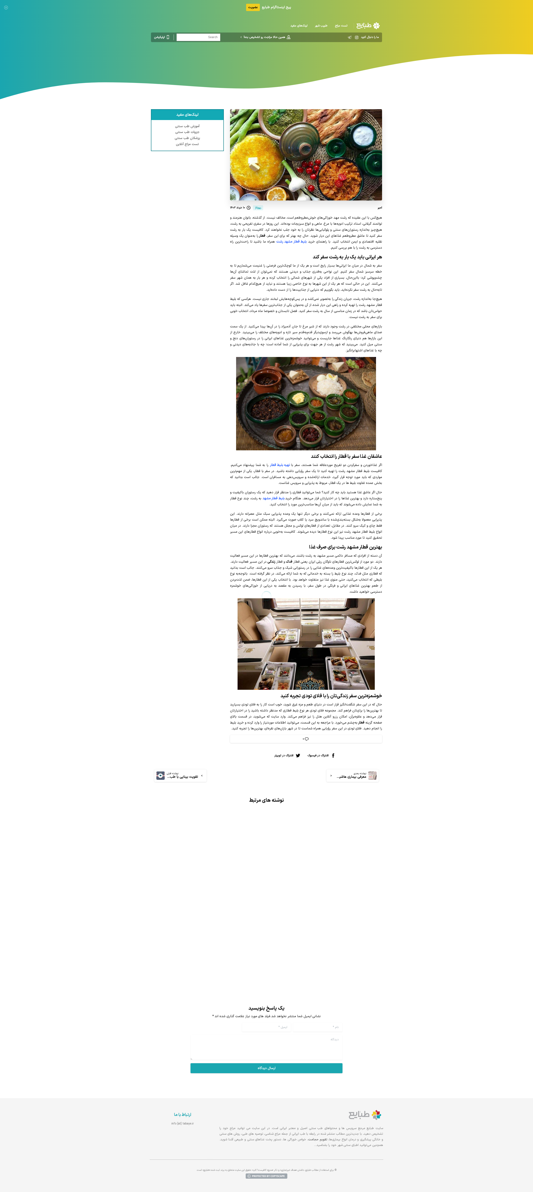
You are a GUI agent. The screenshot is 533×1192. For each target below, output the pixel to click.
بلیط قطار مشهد (274, 498)
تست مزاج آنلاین (187, 144)
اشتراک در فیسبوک (318, 755)
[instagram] (356, 37)
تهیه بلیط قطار (280, 465)
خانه (305, 59)
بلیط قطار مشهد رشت (291, 241)
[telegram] (349, 37)
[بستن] (6, 7)
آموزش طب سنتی (187, 126)
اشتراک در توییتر (283, 755)
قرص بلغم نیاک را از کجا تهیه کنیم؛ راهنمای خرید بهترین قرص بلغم (329, 911)
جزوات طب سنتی (187, 132)
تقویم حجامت (317, 1139)
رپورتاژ (293, 59)
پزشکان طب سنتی (187, 138)
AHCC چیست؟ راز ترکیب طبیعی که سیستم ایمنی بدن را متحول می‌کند (210, 932)
